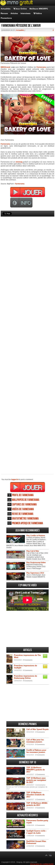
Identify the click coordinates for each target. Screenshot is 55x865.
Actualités (5, 9)
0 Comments (27, 660)
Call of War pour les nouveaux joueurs (35, 741)
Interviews (25, 13)
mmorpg (19, 162)
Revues (4, 13)
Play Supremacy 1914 (35, 573)
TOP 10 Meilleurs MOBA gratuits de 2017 (36, 804)
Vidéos (38, 13)
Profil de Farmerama (23, 495)
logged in (14, 479)
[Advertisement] (27, 340)
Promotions (6, 18)
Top (50, 855)
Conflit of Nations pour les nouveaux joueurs (36, 751)
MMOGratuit (5, 67)
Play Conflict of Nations (35, 536)
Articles (14, 13)
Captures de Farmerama (24, 504)
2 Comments (40, 774)
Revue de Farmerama (22, 514)
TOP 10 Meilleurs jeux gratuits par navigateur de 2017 (36, 780)
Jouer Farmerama (27, 487)
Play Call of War (32, 551)
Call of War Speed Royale (37, 729)
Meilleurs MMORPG (38, 9)
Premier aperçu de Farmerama (27, 523)
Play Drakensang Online (36, 563)
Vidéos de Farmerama (23, 509)
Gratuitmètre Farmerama (25, 519)
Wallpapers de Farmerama (25, 500)
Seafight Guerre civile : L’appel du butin (36, 832)
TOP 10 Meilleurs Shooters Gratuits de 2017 (35, 794)
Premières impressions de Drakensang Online (25, 677)
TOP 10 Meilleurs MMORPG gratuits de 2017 (35, 769)
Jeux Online (21, 9)
